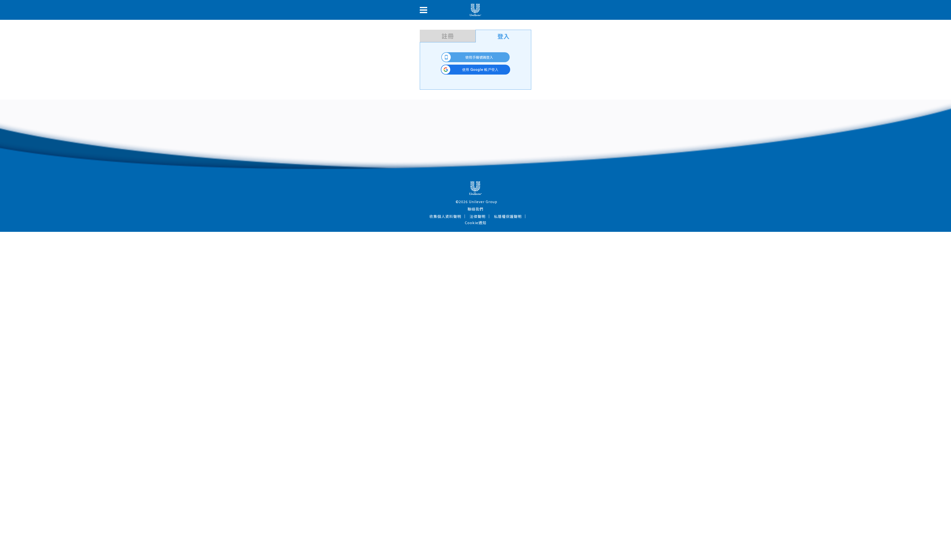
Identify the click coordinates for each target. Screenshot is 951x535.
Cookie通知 (475, 222)
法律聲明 (477, 216)
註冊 (448, 35)
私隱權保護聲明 (508, 216)
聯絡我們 (475, 209)
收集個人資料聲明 (445, 216)
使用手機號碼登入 (479, 57)
